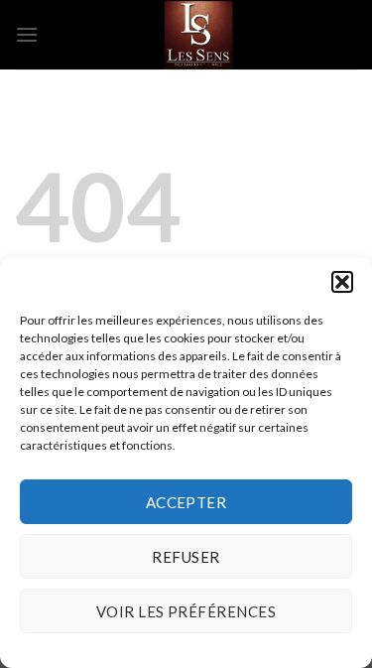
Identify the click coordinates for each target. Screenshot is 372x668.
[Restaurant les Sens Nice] (198, 34)
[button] (342, 282)
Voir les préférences (186, 611)
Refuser (185, 557)
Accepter (186, 502)
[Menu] (27, 34)
